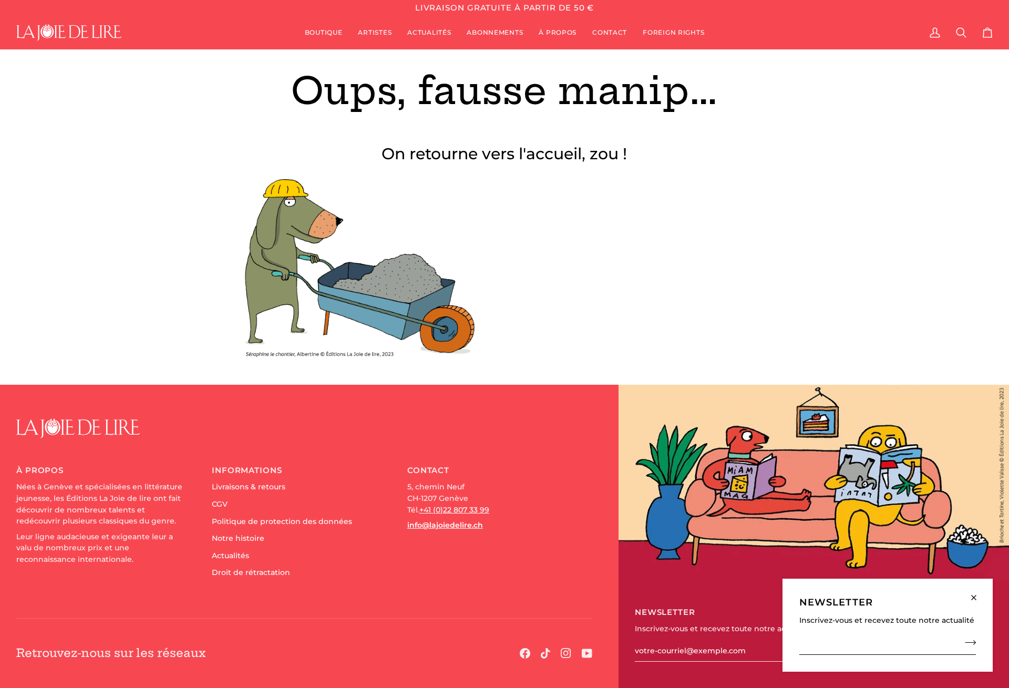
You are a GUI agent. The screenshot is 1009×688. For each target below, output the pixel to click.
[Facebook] (525, 653)
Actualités (230, 555)
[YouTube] (587, 653)
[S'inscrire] (967, 642)
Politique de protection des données (282, 521)
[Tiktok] (545, 653)
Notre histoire (238, 538)
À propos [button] (40, 470)
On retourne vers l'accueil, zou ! (504, 153)
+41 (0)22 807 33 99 (454, 510)
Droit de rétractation (251, 572)
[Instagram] (566, 653)
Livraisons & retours (248, 486)
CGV (220, 504)
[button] (324, 32)
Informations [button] (247, 470)
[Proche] (978, 593)
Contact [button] (428, 470)
